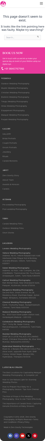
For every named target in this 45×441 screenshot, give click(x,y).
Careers (5, 189)
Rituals (5, 156)
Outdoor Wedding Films (13, 228)
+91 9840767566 (14, 69)
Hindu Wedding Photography (14, 106)
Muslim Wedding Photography (14, 88)
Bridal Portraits (9, 138)
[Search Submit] (38, 36)
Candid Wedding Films (12, 224)
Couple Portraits (9, 143)
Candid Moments (10, 161)
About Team (8, 180)
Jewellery (6, 152)
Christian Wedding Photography (15, 93)
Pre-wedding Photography (14, 205)
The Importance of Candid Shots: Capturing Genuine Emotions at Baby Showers (21, 405)
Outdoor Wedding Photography (15, 84)
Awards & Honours (10, 184)
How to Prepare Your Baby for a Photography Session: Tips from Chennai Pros (20, 389)
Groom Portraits (9, 147)
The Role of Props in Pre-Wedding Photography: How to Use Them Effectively (21, 398)
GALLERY (6, 134)
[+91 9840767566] (2, 68)
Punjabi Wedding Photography (14, 119)
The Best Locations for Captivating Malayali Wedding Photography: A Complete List (21, 374)
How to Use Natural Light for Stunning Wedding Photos (19, 381)
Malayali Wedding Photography (15, 115)
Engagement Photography (13, 110)
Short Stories (8, 233)
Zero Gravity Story (10, 175)
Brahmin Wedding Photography (15, 97)
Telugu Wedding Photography (14, 102)
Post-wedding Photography (14, 209)
